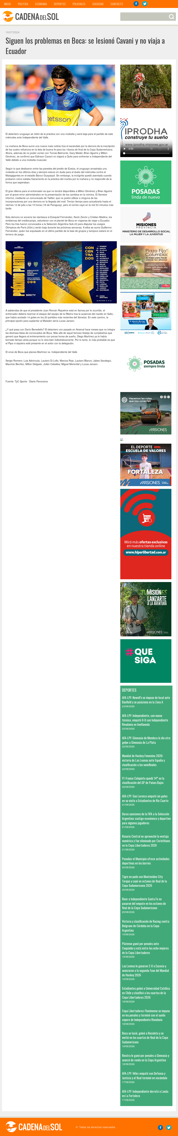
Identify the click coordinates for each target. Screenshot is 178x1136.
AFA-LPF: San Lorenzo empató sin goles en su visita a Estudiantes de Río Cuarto (145, 798)
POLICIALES (79, 4)
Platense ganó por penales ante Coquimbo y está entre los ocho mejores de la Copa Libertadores (145, 948)
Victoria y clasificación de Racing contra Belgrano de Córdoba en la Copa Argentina (145, 925)
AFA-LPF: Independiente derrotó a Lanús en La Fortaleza (145, 1093)
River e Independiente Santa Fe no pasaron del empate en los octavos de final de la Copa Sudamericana (144, 903)
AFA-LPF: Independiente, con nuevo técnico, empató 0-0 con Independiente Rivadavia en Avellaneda (145, 720)
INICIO (7, 4)
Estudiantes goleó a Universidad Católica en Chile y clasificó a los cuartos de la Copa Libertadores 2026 (146, 992)
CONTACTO (117, 4)
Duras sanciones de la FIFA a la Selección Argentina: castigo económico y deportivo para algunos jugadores (146, 818)
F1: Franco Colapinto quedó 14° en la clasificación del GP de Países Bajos (143, 780)
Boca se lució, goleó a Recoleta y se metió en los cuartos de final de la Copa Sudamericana (145, 1037)
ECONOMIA (41, 4)
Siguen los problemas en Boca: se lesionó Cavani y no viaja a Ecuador (85, 45)
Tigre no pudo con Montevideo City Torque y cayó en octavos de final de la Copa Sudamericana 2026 (144, 881)
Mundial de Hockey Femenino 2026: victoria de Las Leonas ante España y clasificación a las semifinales (143, 760)
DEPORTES (60, 4)
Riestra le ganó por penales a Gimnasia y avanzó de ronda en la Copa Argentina (145, 1057)
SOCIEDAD (98, 4)
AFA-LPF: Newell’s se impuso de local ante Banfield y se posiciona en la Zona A (146, 699)
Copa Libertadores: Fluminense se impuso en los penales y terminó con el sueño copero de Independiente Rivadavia (146, 1015)
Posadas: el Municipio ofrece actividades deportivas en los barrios (145, 861)
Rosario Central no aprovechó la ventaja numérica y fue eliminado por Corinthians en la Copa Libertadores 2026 (146, 840)
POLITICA (23, 4)
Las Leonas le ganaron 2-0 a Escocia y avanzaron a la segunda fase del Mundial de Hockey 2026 (145, 970)
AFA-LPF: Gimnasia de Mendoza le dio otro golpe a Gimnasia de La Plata (146, 740)
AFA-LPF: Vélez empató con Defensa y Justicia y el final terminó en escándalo (144, 1075)
